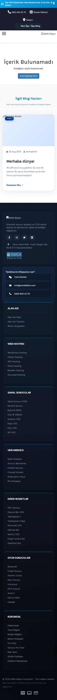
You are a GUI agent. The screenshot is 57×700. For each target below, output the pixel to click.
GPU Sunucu (14, 507)
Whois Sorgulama (16, 326)
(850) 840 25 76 (19, 12)
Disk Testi (12, 652)
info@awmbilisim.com (24, 285)
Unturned (12, 584)
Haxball (11, 602)
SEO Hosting (14, 361)
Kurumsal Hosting (16, 375)
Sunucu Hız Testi (16, 647)
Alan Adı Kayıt (14, 317)
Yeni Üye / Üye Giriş (30, 25)
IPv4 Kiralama (14, 481)
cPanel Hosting (15, 357)
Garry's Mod (14, 597)
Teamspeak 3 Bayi (16, 521)
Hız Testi (12, 643)
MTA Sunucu (14, 588)
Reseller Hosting (16, 370)
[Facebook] (9, 237)
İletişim (29, 19)
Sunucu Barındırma (17, 463)
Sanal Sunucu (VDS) (17, 401)
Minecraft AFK (15, 525)
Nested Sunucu (15, 406)
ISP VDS (11, 432)
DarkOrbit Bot (14, 543)
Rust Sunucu (14, 580)
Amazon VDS (14, 419)
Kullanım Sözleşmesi (17, 661)
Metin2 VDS (13, 534)
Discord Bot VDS (16, 512)
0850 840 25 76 (22, 293)
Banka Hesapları (15, 638)
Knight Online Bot (16, 538)
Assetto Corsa (15, 575)
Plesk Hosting (14, 366)
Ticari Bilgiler (14, 630)
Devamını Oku (13, 185)
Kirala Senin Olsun (16, 476)
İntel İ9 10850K (15, 414)
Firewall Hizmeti (15, 472)
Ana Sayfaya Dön (28, 76)
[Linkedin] (32, 237)
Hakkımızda (13, 625)
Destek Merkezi (40, 12)
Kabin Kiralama (15, 459)
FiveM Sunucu (15, 571)
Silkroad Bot (13, 530)
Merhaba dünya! (20, 161)
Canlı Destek (20, 277)
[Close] (54, 4)
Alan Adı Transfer (16, 321)
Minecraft (12, 566)
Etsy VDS (12, 428)
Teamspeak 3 (14, 516)
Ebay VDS (12, 423)
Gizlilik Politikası (15, 656)
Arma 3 (11, 593)
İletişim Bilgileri (15, 634)
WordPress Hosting (17, 352)
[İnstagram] (17, 237)
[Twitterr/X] (24, 237)
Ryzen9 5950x (15, 410)
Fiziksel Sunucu (15, 468)
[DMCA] (14, 256)
